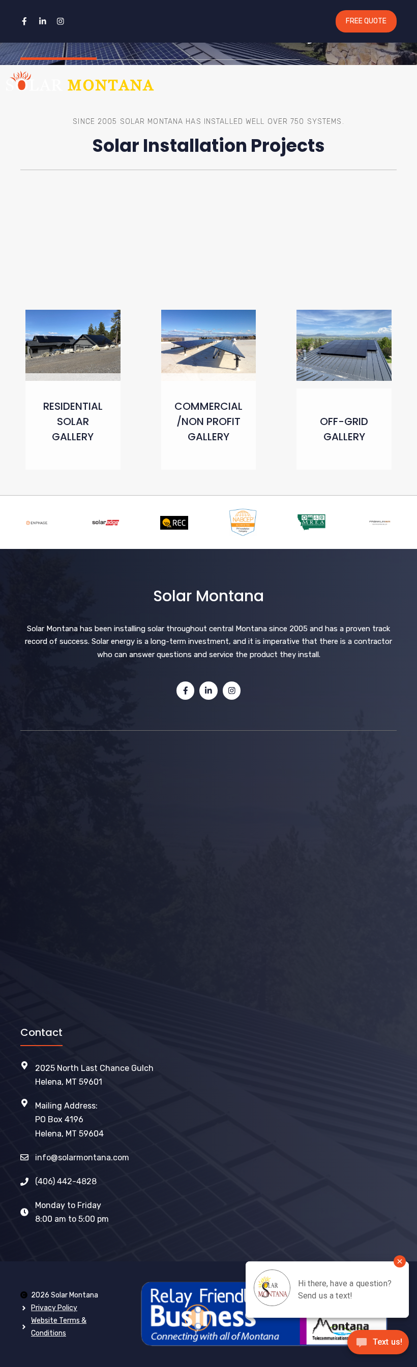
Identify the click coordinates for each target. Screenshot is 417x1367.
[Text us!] (378, 1345)
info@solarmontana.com (82, 1157)
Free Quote (366, 21)
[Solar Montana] (80, 81)
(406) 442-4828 (66, 1181)
